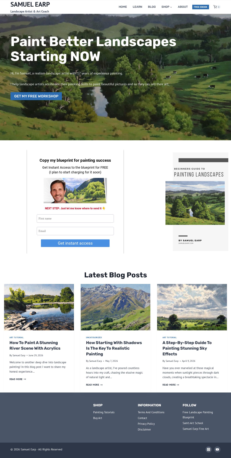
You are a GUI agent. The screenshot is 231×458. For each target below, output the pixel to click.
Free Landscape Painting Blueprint (198, 414)
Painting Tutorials (103, 412)
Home (123, 6)
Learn (137, 6)
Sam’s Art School (193, 423)
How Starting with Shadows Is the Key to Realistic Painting (114, 348)
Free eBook (200, 7)
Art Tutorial (16, 337)
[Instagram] (208, 449)
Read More (17, 379)
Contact (142, 418)
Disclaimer (144, 429)
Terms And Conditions (151, 412)
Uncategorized (94, 337)
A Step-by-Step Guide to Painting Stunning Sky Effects (187, 348)
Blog (152, 6)
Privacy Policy (146, 424)
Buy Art (97, 418)
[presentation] (39, 307)
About (183, 6)
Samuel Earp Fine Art (196, 429)
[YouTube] (217, 449)
